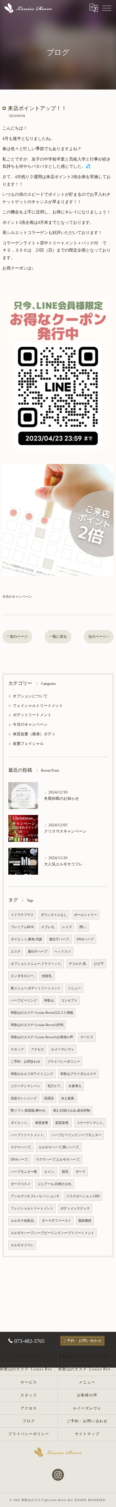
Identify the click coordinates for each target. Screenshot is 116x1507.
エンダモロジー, (23, 976)
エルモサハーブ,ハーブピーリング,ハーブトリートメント (52, 1233)
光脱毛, (47, 976)
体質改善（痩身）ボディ (34, 734)
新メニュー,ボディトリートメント (36, 988)
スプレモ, (48, 927)
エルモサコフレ (22, 1245)
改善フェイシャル (28, 744)
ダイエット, (19, 1122)
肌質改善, (62, 1122)
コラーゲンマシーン (25, 1086)
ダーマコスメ (20, 1184)
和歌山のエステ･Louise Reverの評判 (37, 1025)
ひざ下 (99, 963)
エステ (16, 951)
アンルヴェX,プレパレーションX (35, 1196)
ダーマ (80, 1171)
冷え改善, (68, 1098)
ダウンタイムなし (54, 914)
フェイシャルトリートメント (38, 706)
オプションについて (30, 696)
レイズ (67, 927)
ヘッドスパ (62, 951)
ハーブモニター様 (24, 1171)
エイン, (49, 1171)
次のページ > (98, 636)
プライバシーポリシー (63, 1061)
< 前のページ (17, 636)
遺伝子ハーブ (37, 951)
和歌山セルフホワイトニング (32, 1073)
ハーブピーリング (24, 1000)
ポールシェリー (85, 914)
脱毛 (65, 1171)
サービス (86, 1037)
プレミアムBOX (22, 927)
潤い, (83, 927)
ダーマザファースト (56, 1220)
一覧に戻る (58, 636)
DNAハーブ (85, 939)
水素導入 (74, 1086)
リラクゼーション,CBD (83, 1196)
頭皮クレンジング (24, 1098)
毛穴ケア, (54, 1086)
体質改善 (41, 1122)
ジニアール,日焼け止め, (54, 1184)
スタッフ (17, 1049)
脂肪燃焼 (84, 1220)
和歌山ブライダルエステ (78, 1073)
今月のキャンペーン (17, 596)
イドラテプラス (22, 914)
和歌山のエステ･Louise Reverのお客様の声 (42, 1037)
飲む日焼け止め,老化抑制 (71, 1110)
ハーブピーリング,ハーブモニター (76, 1135)
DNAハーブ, (20, 1159)
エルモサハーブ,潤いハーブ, (58, 1147)
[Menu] (106, 7)
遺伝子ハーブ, (59, 939)
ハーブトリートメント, (27, 1135)
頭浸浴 (49, 1098)
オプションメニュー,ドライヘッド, (36, 963)
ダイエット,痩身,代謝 (26, 939)
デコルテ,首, (78, 963)
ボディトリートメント (32, 715)
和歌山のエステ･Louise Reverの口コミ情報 (42, 1012)
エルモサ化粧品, (23, 1220)
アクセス (37, 1049)
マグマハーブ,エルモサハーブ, (58, 1159)
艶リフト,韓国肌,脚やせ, (28, 1110)
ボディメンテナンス (75, 1208)
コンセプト (69, 1000)
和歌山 (49, 1000)
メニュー (74, 988)
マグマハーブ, (21, 1147)
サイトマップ (87, 1434)
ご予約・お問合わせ (25, 1061)
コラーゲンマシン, (90, 1122)
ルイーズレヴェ (62, 1049)
